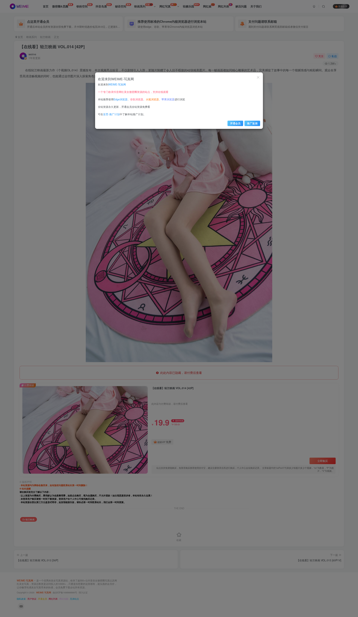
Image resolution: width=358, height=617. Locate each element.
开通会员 (235, 123)
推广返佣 (252, 123)
